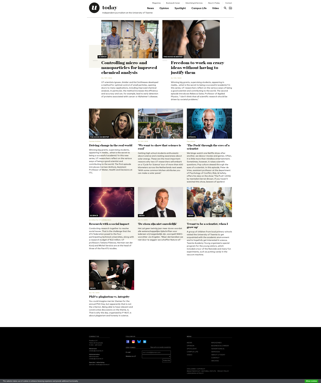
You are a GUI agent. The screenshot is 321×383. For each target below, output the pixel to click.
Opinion (164, 8)
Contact (228, 3)
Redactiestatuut (194, 371)
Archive (215, 361)
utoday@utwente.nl (96, 351)
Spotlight (180, 8)
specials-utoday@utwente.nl (99, 364)
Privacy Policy (223, 371)
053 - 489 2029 (96, 345)
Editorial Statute (209, 371)
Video (215, 8)
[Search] (230, 8)
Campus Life (199, 8)
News (150, 8)
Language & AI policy (195, 373)
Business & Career (173, 3)
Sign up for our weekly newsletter (160, 347)
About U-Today (214, 3)
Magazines (156, 3)
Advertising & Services (194, 3)
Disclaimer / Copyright (196, 369)
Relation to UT (131, 356)
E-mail (128, 352)
